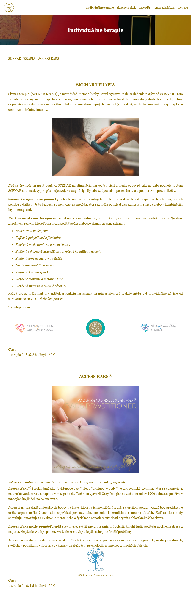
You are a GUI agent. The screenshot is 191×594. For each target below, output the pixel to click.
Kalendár (144, 7)
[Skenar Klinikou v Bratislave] (34, 332)
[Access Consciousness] (95, 570)
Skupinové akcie (126, 7)
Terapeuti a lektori (164, 7)
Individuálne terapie (100, 7)
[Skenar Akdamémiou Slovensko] (157, 332)
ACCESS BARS (48, 58)
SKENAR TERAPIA (21, 58)
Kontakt (183, 7)
